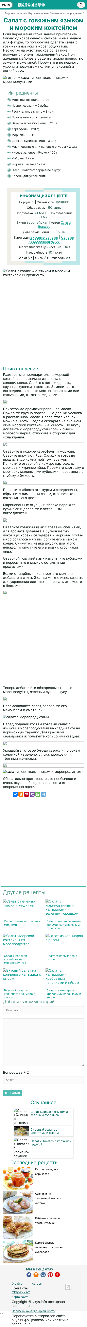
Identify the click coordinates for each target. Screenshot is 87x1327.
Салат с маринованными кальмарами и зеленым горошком (64, 924)
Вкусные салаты (44, 237)
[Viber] (32, 794)
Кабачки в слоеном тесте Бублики (47, 1220)
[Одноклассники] (20, 794)
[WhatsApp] (37, 794)
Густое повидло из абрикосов (47, 1171)
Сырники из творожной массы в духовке (48, 1198)
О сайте (17, 1283)
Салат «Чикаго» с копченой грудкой (51, 1142)
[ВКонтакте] (15, 794)
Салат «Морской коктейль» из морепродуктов (15, 959)
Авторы (37, 1283)
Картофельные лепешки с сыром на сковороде (49, 1247)
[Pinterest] (26, 794)
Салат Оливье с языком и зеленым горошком (49, 1113)
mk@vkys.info (21, 1292)
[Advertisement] (43, 322)
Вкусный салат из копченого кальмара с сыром (19, 994)
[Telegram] (43, 794)
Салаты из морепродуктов (51, 239)
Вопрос (16, 1072)
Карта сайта (20, 1297)
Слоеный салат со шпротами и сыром (45, 1131)
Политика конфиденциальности (33, 1311)
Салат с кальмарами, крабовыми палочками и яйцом (64, 994)
